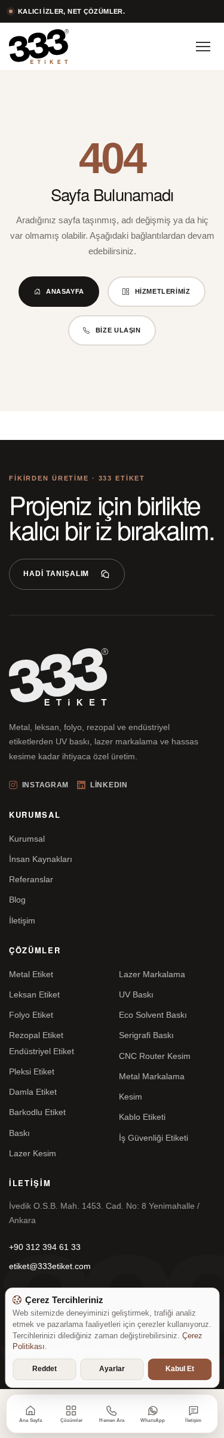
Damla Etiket (33, 1092)
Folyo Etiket (31, 1015)
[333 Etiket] (39, 46)
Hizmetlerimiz (163, 291)
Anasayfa (65, 291)
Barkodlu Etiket (37, 1112)
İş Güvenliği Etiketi (153, 1138)
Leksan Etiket (34, 994)
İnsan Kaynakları (40, 859)
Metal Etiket (31, 974)
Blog (17, 899)
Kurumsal (27, 838)
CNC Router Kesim (155, 1056)
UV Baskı (136, 994)
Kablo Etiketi (142, 1117)
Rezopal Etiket (36, 1035)
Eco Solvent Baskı (153, 1015)
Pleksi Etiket (31, 1071)
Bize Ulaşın (118, 330)
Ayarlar (112, 1368)
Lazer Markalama (152, 974)
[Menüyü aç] (203, 46)
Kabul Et (179, 1368)
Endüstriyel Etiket (41, 1051)
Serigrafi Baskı (146, 1035)
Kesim (130, 1096)
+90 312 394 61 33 (45, 1247)
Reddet (44, 1368)
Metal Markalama (152, 1076)
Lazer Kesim (32, 1153)
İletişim (22, 920)
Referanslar (31, 879)
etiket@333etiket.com (50, 1266)
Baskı (19, 1133)
